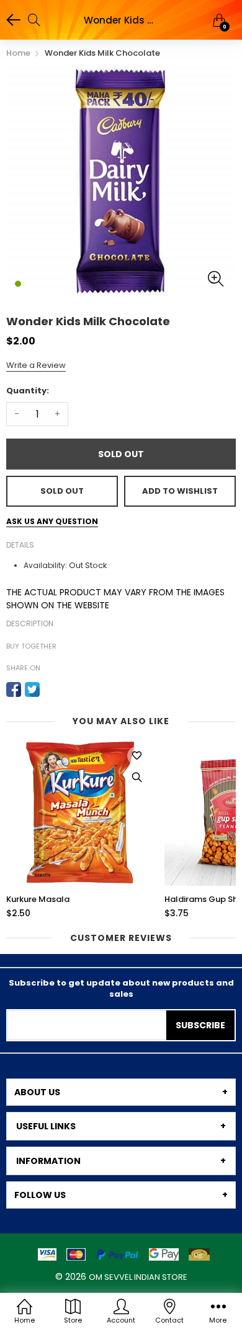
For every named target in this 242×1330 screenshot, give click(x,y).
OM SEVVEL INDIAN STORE (138, 1277)
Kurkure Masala (37, 899)
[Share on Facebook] (13, 689)
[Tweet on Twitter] (32, 689)
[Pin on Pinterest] (50, 689)
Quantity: (27, 390)
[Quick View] (136, 777)
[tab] (121, 1092)
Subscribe (200, 1025)
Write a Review (36, 365)
